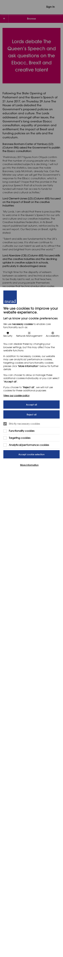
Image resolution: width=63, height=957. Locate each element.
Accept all (31, 404)
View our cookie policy (16, 395)
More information (29, 464)
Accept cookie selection (31, 454)
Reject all (31, 414)
